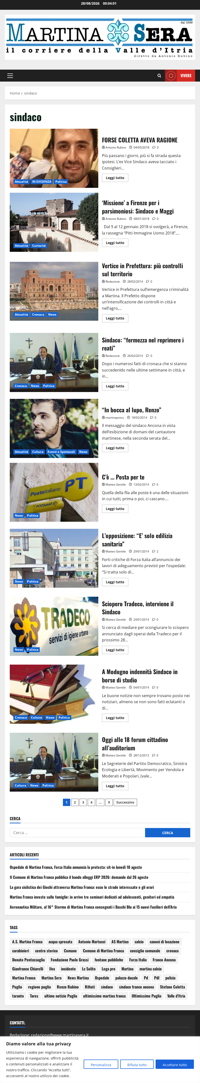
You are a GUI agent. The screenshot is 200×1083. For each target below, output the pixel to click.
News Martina (78, 978)
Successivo (125, 802)
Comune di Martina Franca (103, 951)
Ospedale (102, 978)
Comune (70, 951)
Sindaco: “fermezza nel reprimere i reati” (54, 362)
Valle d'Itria (176, 996)
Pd (146, 978)
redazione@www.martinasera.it (60, 1035)
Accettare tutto (175, 1064)
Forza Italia (138, 960)
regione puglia (39, 987)
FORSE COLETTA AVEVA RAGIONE (54, 158)
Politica (61, 182)
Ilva (52, 969)
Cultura (37, 452)
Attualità (21, 182)
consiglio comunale (145, 951)
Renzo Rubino (68, 987)
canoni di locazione (165, 942)
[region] (100, 1059)
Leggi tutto (117, 177)
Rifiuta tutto (137, 1064)
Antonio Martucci (91, 942)
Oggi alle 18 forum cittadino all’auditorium (54, 762)
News (52, 314)
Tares (34, 996)
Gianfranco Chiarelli (27, 969)
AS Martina (120, 942)
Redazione (113, 281)
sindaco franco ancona (136, 987)
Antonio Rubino (116, 147)
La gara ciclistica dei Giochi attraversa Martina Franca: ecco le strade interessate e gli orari (82, 887)
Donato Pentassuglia (28, 960)
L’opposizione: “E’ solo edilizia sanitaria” (54, 558)
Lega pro (108, 969)
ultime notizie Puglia (60, 996)
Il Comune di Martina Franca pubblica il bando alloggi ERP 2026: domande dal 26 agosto (79, 877)
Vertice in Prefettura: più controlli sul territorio (54, 291)
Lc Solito (89, 969)
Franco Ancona (164, 960)
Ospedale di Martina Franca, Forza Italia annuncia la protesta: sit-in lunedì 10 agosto (76, 867)
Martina (127, 969)
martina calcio (151, 969)
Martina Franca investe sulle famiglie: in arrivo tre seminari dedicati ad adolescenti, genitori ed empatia (92, 897)
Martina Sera (51, 978)
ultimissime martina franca (104, 996)
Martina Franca (23, 978)
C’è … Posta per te (54, 492)
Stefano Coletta (172, 987)
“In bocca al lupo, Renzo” (54, 428)
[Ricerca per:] (77, 832)
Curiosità (39, 246)
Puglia (17, 987)
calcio (139, 942)
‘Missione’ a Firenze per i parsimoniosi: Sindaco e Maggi (54, 222)
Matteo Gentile (116, 484)
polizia (170, 978)
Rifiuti (90, 987)
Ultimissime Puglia (146, 996)
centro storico (46, 951)
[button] (10, 76)
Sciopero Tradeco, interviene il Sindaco (54, 626)
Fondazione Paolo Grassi (70, 960)
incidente (68, 969)
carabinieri (20, 951)
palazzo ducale (126, 978)
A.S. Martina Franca (27, 942)
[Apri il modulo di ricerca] (159, 75)
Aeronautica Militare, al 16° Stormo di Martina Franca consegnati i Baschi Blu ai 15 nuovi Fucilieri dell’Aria (93, 907)
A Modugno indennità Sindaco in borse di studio (54, 694)
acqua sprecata (60, 942)
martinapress (115, 417)
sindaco (107, 987)
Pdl (156, 978)
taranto (18, 996)
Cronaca (38, 314)
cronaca (172, 951)
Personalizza (101, 1064)
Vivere (185, 75)
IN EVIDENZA (41, 182)
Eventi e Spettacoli (61, 452)
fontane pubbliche (109, 960)
